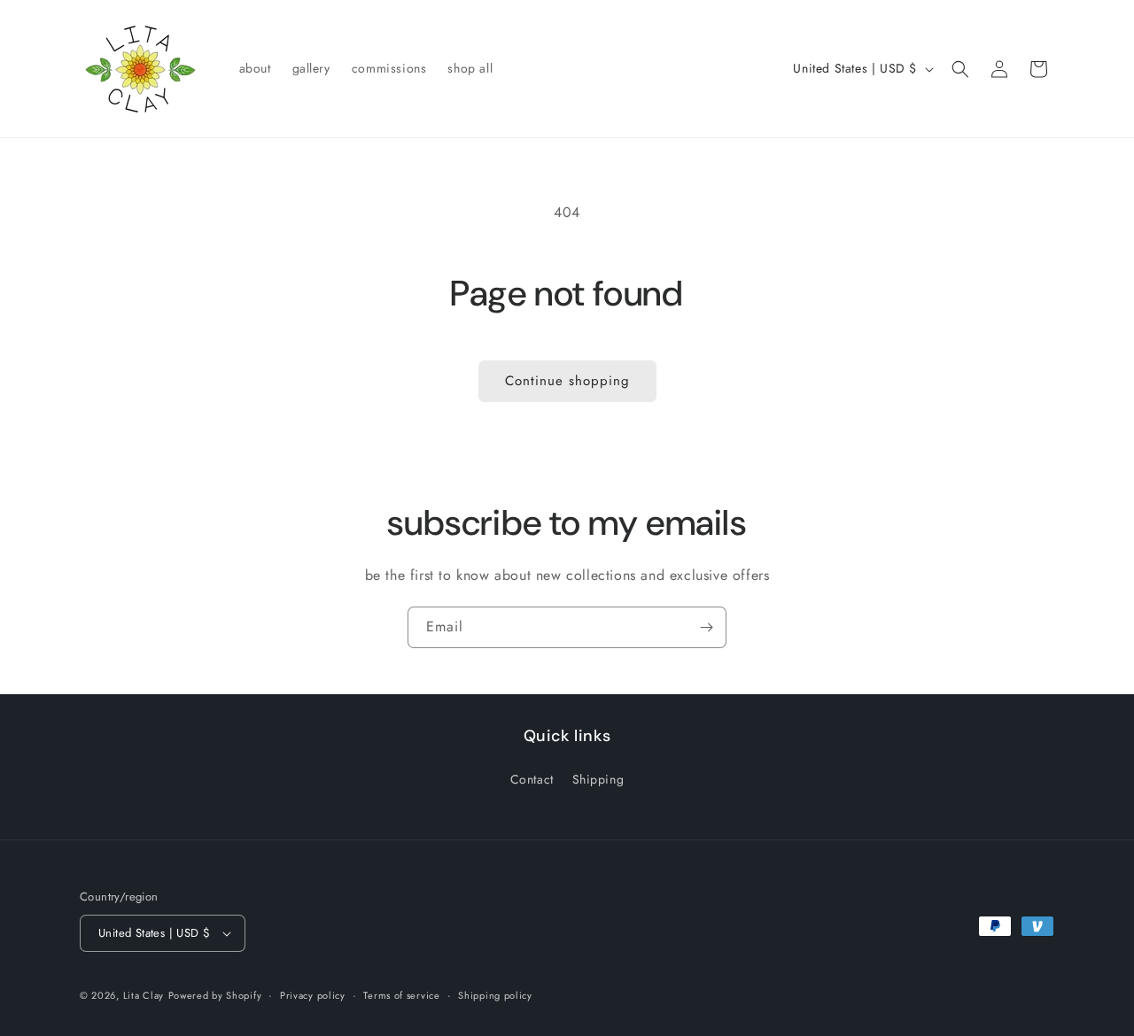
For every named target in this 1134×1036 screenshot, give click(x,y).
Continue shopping (567, 380)
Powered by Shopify (215, 995)
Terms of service (401, 995)
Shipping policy (495, 995)
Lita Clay (143, 995)
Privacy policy (313, 995)
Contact (532, 779)
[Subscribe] (706, 627)
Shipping (598, 779)
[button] (960, 69)
